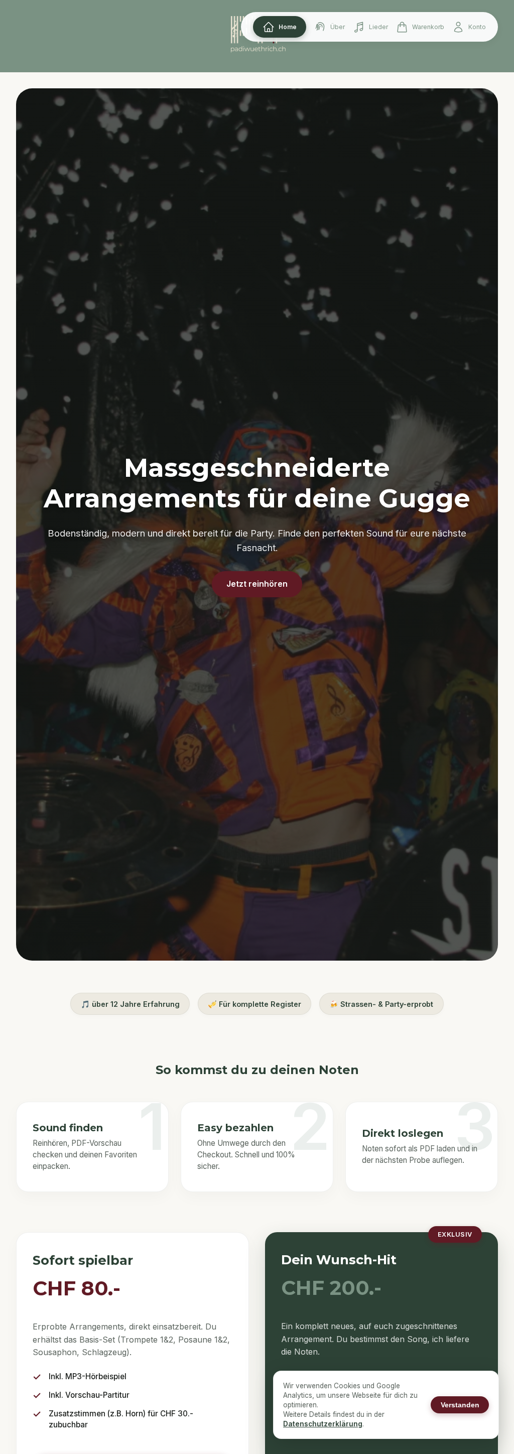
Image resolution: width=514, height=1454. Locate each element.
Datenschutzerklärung (322, 1424)
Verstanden (460, 1405)
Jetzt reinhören (257, 584)
